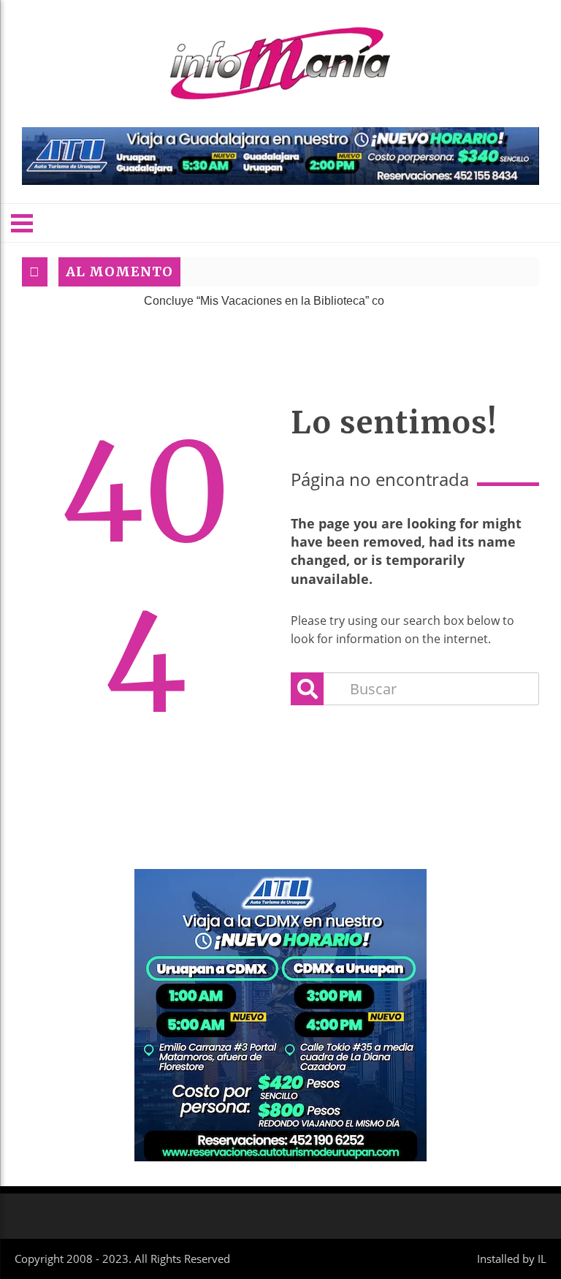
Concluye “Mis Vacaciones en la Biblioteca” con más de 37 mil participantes (321, 301)
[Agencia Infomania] (280, 63)
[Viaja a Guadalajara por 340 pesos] (280, 156)
